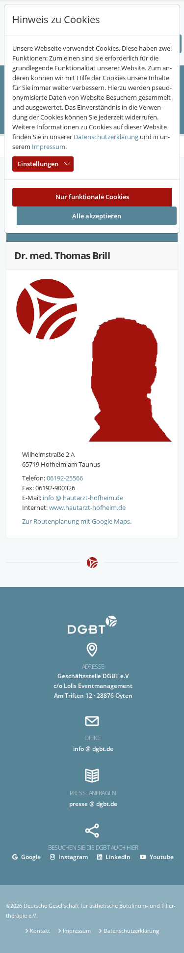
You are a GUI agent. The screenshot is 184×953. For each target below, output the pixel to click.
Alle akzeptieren (96, 215)
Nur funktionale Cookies (92, 196)
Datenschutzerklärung (106, 136)
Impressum (48, 146)
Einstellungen (38, 163)
